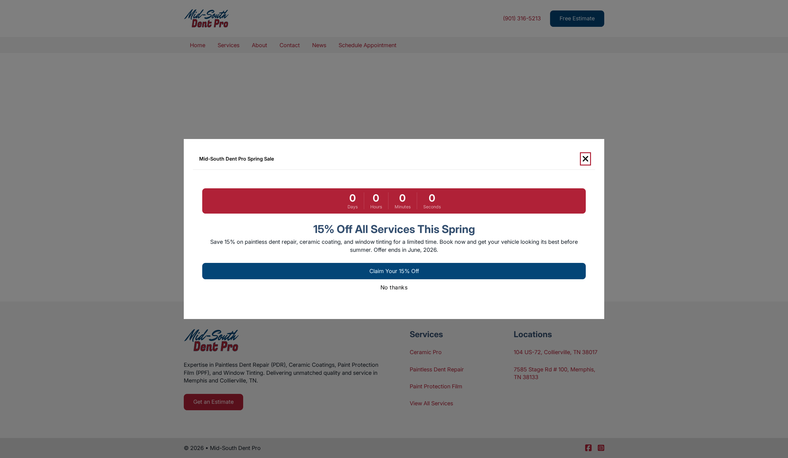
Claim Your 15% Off (394, 271)
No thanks (394, 287)
